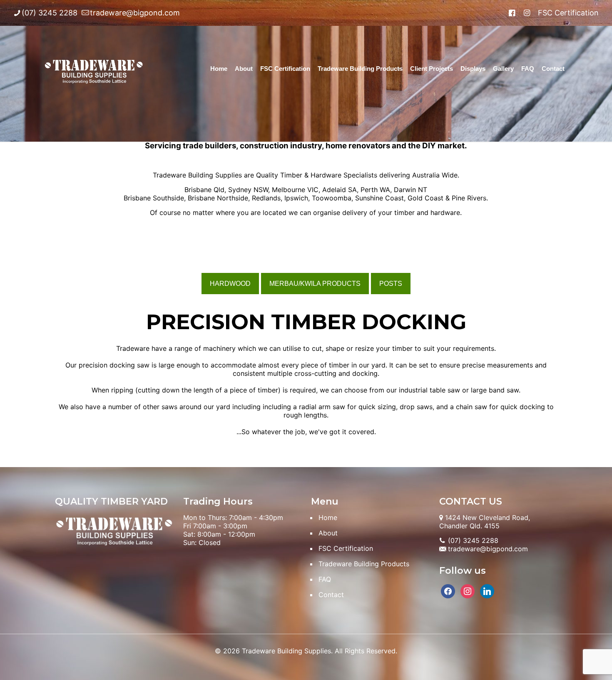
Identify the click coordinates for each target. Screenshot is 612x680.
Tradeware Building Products (363, 564)
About (328, 533)
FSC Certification (568, 12)
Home (327, 517)
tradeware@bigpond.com (135, 12)
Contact (331, 594)
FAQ (324, 579)
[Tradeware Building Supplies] (94, 68)
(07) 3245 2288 (49, 12)
